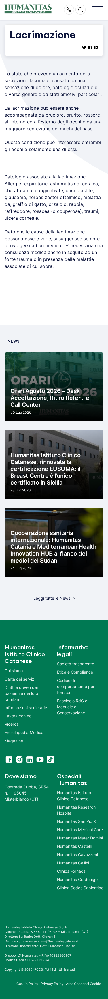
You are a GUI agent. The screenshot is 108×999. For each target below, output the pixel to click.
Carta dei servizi (20, 679)
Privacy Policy (52, 984)
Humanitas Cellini (73, 862)
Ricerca (12, 724)
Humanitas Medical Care (80, 829)
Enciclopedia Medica (24, 732)
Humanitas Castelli (74, 846)
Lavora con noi (18, 715)
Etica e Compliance (75, 672)
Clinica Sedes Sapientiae (80, 887)
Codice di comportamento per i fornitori (76, 686)
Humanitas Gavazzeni (77, 854)
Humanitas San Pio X (76, 821)
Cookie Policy (27, 984)
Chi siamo (14, 670)
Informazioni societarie (26, 707)
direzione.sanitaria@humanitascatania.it (48, 941)
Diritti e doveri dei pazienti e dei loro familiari (21, 693)
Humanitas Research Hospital (76, 810)
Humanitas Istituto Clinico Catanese (74, 795)
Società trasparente (75, 663)
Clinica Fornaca (71, 871)
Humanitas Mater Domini (80, 837)
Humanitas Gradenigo (77, 879)
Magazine (14, 740)
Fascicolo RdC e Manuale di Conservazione (72, 706)
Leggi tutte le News (51, 598)
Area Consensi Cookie (83, 984)
